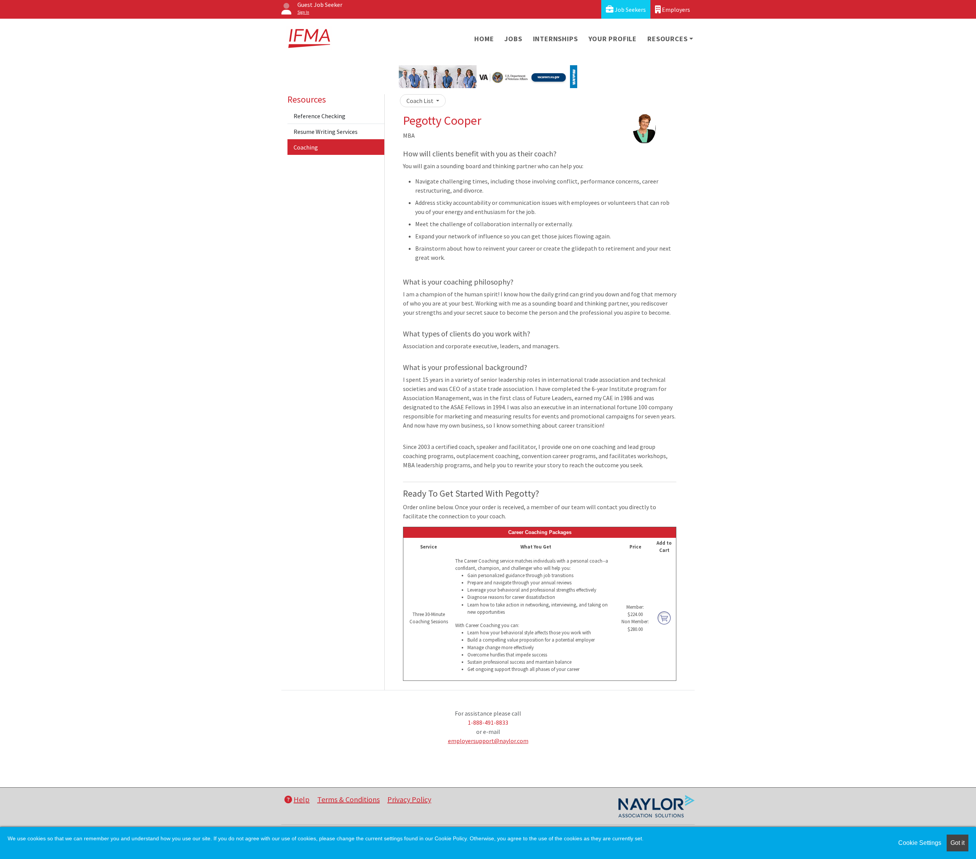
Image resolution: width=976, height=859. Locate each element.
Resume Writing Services (326, 131)
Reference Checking (319, 116)
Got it (957, 843)
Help (302, 799)
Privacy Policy (409, 799)
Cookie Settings (919, 843)
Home (484, 38)
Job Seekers (629, 9)
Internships (555, 38)
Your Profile (613, 38)
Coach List (420, 101)
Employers (675, 9)
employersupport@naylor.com (488, 741)
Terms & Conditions (348, 799)
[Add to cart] (664, 617)
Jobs (513, 38)
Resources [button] (667, 38)
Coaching (306, 147)
